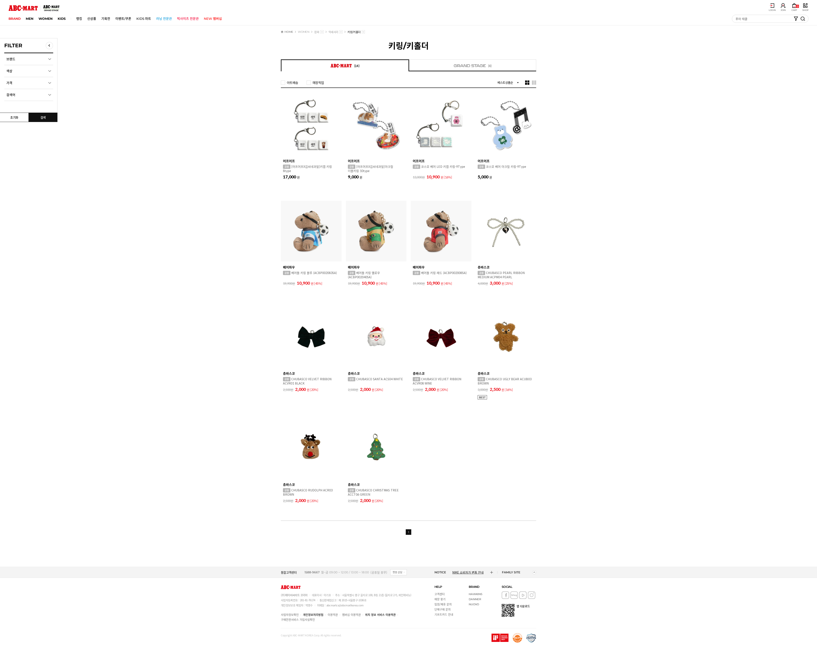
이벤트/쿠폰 (123, 19)
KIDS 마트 (143, 19)
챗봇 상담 (397, 572)
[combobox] (322, 31)
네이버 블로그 (514, 595)
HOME (288, 31)
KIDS (62, 19)
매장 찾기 (440, 599)
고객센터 (439, 594)
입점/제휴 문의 (443, 604)
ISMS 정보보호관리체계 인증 (531, 638)
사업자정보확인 (290, 615)
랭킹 (79, 19)
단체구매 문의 (442, 609)
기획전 (105, 19)
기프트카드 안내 (443, 614)
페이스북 (505, 595)
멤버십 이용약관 (351, 615)
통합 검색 (802, 18)
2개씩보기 (534, 82)
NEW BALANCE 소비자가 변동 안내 (469, 572)
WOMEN (46, 19)
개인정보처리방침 (313, 615)
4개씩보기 (527, 82)
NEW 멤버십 (213, 19)
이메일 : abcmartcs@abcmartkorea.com (340, 605)
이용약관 (333, 615)
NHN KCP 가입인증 (517, 638)
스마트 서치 (796, 18)
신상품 (91, 19)
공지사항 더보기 (491, 572)
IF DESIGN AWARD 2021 (499, 638)
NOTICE (440, 572)
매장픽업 (318, 82)
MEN (29, 19)
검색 (43, 117)
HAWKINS (475, 594)
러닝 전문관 (164, 19)
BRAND (15, 19)
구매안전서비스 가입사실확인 (298, 619)
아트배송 (292, 82)
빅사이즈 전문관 (188, 19)
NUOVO (474, 604)
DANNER (475, 599)
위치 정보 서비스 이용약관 (380, 615)
